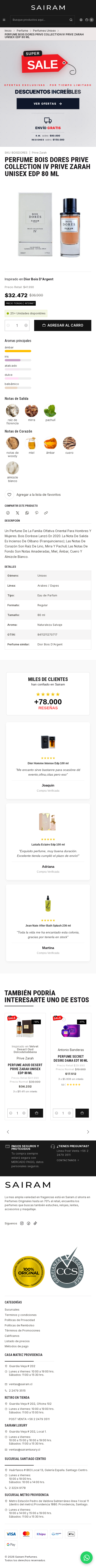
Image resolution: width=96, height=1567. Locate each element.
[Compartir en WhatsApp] (27, 513)
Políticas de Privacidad (20, 1320)
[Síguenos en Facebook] (29, 1223)
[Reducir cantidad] (8, 325)
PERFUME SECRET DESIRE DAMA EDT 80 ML (71, 1059)
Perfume (22, 30)
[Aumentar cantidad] (26, 325)
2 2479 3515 (17, 1390)
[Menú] (4, 19)
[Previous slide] (8, 1131)
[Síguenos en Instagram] (22, 1223)
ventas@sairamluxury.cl (24, 1449)
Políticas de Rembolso (19, 1325)
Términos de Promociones (22, 1330)
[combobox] (42, 19)
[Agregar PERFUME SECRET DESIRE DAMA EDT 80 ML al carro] (82, 1113)
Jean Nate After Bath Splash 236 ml (48, 925)
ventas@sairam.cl (20, 1384)
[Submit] (71, 19)
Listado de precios (17, 1341)
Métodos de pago (17, 1346)
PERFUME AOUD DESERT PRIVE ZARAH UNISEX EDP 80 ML (25, 1069)
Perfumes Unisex (44, 30)
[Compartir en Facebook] (8, 513)
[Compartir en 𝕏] (17, 513)
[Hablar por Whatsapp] (86, 1557)
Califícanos (12, 1335)
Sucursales (12, 1309)
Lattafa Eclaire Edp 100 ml (48, 844)
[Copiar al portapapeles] (46, 513)
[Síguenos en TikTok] (35, 1223)
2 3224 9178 (17, 1488)
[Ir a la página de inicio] (48, 7)
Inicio (8, 30)
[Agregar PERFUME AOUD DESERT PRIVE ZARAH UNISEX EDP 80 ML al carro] (36, 1113)
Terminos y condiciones (21, 1315)
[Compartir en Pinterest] (36, 513)
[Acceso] (81, 19)
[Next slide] (88, 1131)
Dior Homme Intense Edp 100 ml (48, 763)
